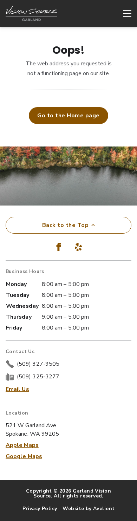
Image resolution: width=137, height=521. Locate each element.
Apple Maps (22, 445)
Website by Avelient (89, 508)
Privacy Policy (39, 508)
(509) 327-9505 (38, 364)
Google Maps (24, 456)
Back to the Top (65, 225)
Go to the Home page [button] (68, 115)
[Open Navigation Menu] (123, 13)
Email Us (17, 389)
